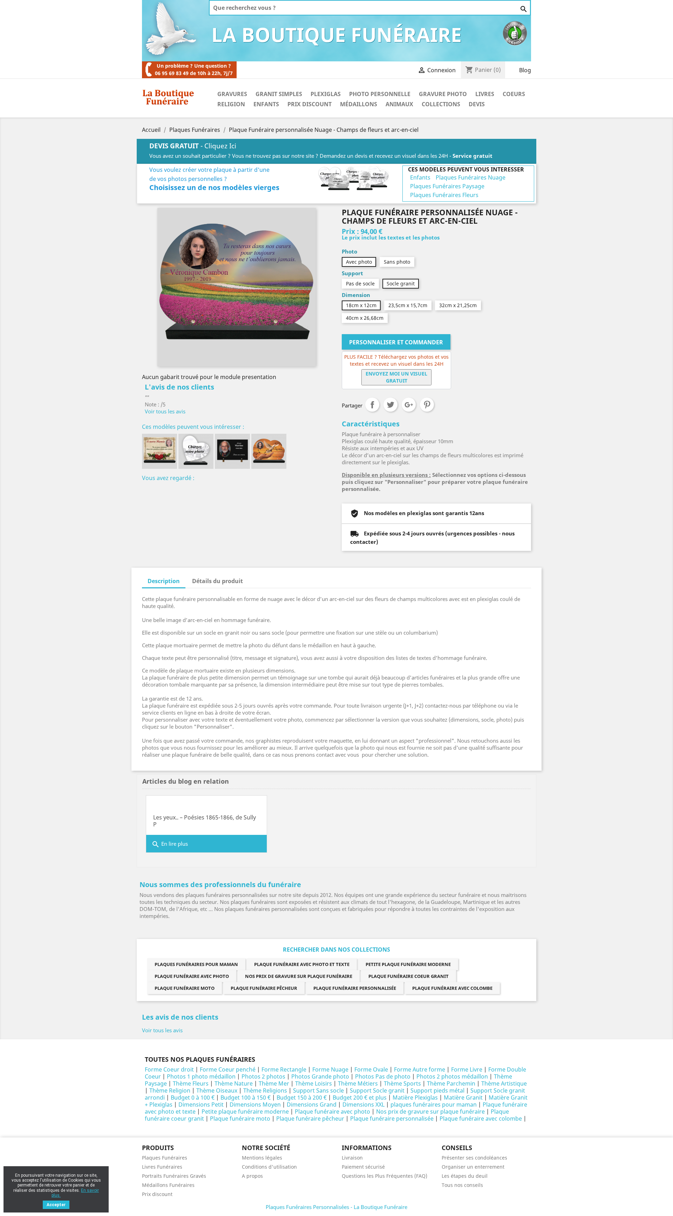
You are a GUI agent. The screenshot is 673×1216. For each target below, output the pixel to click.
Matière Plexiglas (415, 1097)
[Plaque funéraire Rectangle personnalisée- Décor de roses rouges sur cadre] (159, 451)
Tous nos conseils (462, 1185)
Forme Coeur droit (169, 1069)
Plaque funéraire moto (185, 988)
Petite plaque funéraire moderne (408, 964)
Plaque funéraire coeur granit (408, 976)
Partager (372, 405)
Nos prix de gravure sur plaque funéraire (298, 976)
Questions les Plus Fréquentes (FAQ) (384, 1176)
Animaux (399, 104)
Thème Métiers (358, 1083)
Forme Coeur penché (228, 1069)
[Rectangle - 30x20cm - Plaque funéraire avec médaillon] (232, 451)
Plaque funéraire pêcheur (264, 988)
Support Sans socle (318, 1090)
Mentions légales (262, 1157)
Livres (484, 94)
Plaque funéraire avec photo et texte (301, 964)
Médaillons (358, 104)
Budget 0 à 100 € (193, 1097)
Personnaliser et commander (396, 342)
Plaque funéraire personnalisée (354, 988)
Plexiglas (326, 94)
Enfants (266, 104)
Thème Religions (265, 1090)
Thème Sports (402, 1083)
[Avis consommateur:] (515, 32)
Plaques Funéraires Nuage (470, 177)
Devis (477, 104)
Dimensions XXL (363, 1104)
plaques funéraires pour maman (196, 964)
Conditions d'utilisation (269, 1166)
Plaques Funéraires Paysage (447, 186)
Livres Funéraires (162, 1166)
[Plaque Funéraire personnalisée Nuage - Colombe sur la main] (268, 451)
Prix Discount (309, 104)
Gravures (232, 94)
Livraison (352, 1157)
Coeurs (514, 94)
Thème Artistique (504, 1083)
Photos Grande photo (320, 1076)
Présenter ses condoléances (474, 1157)
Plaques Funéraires (164, 1157)
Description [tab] (164, 581)
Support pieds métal (437, 1090)
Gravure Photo (443, 94)
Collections (441, 104)
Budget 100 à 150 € (245, 1097)
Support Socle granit (377, 1090)
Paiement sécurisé (363, 1166)
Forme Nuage (330, 1069)
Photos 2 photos (263, 1076)
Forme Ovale (371, 1069)
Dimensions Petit (201, 1104)
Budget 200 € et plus (360, 1097)
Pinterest (427, 405)
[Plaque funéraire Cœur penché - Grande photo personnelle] (195, 451)
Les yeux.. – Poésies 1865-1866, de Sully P (204, 820)
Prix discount (157, 1194)
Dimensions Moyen (255, 1104)
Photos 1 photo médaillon (201, 1076)
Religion (231, 104)
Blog (525, 70)
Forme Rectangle (283, 1069)
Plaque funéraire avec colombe (452, 988)
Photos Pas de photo (382, 1076)
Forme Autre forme (419, 1069)
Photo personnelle (379, 94)
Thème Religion (169, 1090)
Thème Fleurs (191, 1083)
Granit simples (279, 94)
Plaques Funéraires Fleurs (444, 195)
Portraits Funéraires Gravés (174, 1176)
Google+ (409, 405)
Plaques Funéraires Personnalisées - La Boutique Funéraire (336, 1206)
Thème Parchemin (451, 1083)
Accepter (56, 1204)
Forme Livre (466, 1069)
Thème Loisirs (313, 1083)
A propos (252, 1176)
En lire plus (169, 844)
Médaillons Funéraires (168, 1185)
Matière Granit (463, 1097)
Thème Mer (274, 1083)
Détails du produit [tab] (217, 581)
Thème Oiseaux (216, 1090)
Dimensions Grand (311, 1104)
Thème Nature (234, 1083)
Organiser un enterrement (473, 1166)
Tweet (390, 405)
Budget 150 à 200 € (302, 1097)
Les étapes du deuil (465, 1176)
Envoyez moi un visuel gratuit (396, 377)
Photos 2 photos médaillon (452, 1076)
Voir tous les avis (165, 411)
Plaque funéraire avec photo (192, 976)
